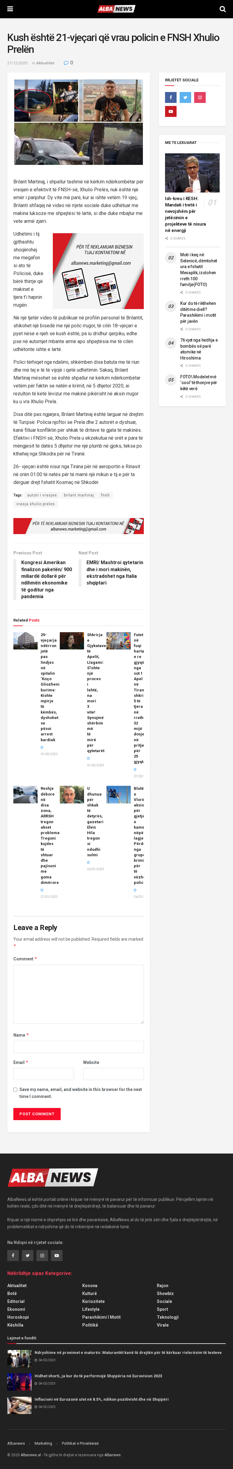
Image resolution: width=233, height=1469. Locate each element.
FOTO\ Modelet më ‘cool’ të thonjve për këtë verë (198, 382)
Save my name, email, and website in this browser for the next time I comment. (80, 1093)
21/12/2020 (17, 63)
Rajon (162, 1285)
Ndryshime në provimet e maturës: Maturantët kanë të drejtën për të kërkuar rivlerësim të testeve (128, 1352)
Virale (163, 1325)
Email (21, 1062)
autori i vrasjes (42, 495)
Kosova (89, 1285)
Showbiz (165, 1293)
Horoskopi (18, 1317)
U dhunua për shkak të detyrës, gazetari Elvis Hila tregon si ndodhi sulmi (95, 821)
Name (21, 1035)
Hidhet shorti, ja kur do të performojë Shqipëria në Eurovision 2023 (98, 1376)
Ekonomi (16, 1309)
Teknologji (168, 1317)
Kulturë (89, 1293)
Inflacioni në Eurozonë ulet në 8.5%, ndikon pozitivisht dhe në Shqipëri (102, 1399)
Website (91, 1062)
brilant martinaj (79, 495)
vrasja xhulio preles (35, 504)
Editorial (16, 1301)
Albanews (16, 1443)
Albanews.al (31, 1455)
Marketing (43, 1443)
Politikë (90, 1325)
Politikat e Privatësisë (80, 1443)
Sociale (164, 1301)
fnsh (105, 495)
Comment (25, 959)
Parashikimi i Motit (101, 1317)
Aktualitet (45, 63)
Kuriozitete (93, 1301)
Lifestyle (91, 1309)
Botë (12, 1293)
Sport (162, 1309)
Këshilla (15, 1325)
